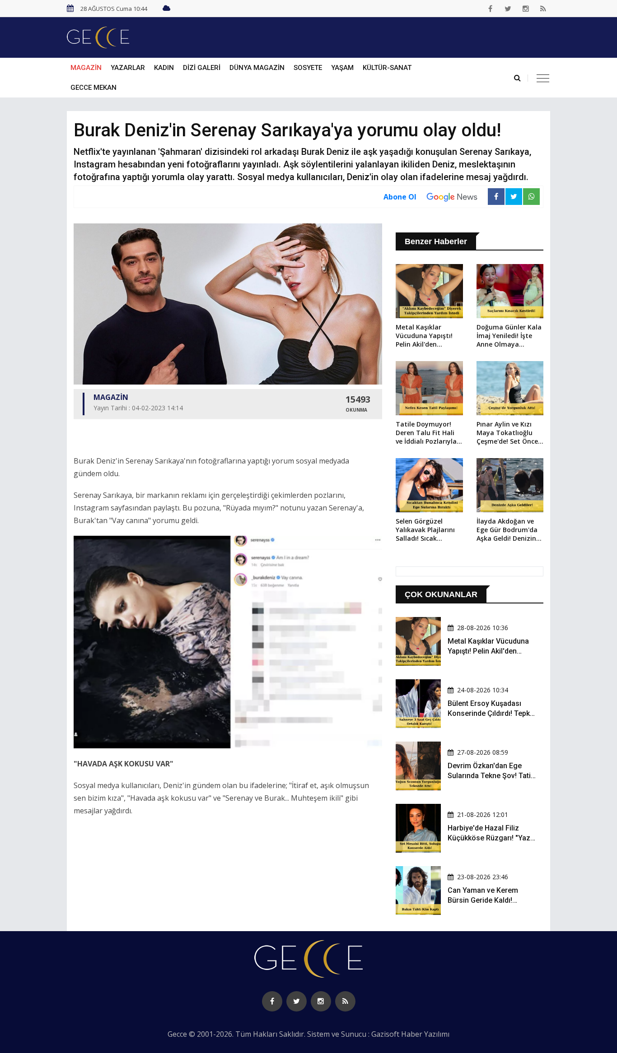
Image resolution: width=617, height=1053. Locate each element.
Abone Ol (399, 197)
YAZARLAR (128, 68)
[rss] (543, 8)
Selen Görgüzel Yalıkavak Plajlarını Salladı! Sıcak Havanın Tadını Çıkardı (425, 530)
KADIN (164, 68)
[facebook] (490, 8)
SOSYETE (308, 68)
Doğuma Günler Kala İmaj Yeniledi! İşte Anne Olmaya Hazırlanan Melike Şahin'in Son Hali (509, 336)
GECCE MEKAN (93, 87)
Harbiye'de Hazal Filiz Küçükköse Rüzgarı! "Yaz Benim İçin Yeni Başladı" (489, 838)
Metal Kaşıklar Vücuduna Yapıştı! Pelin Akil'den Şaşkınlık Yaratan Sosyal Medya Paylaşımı (424, 336)
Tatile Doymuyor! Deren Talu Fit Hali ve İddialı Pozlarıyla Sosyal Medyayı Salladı (426, 433)
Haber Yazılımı (425, 1034)
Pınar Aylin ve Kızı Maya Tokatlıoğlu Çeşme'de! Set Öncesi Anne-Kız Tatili (510, 433)
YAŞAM (342, 68)
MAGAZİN (86, 68)
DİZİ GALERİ (201, 68)
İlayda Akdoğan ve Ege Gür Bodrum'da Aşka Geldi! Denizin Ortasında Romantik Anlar (509, 530)
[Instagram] (526, 8)
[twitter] (508, 8)
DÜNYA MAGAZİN (257, 68)
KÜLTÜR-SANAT (387, 68)
